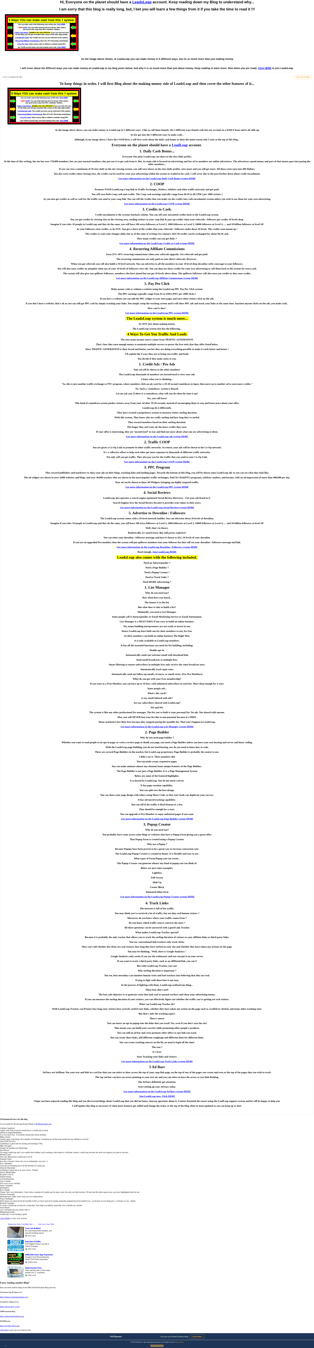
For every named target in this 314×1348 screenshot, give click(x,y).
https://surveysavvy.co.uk (10, 1307)
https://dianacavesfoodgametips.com (14, 1297)
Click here (4, 1330)
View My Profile (303, 77)
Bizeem (161, 1346)
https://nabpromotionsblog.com (12, 1316)
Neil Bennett (116, 1336)
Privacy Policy (179, 1342)
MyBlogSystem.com (44, 1124)
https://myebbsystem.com (10, 1326)
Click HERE (5, 1218)
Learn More (197, 1336)
